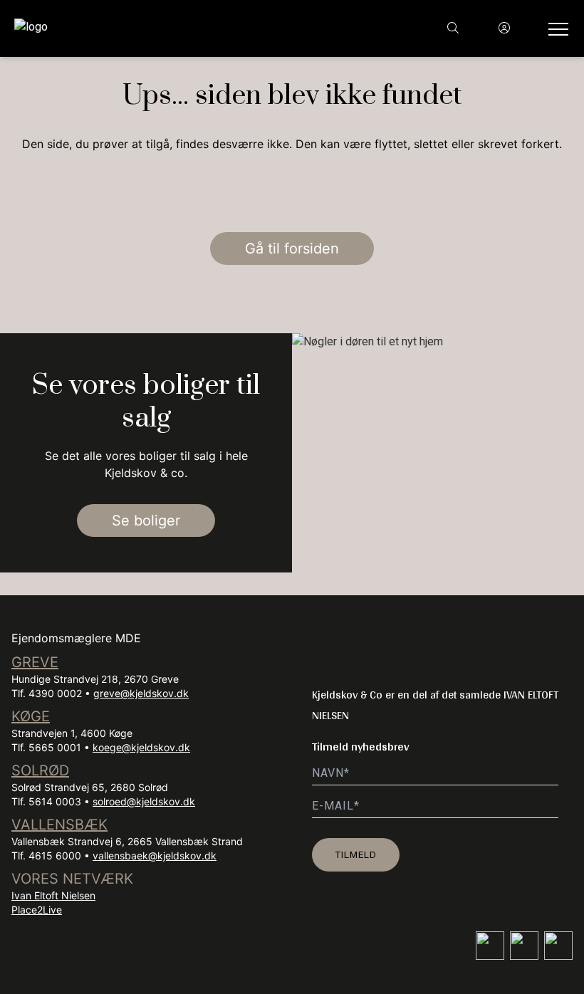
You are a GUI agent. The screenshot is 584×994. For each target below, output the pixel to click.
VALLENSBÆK (59, 824)
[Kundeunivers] (504, 28)
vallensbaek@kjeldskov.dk (155, 855)
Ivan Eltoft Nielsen (53, 895)
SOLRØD (40, 770)
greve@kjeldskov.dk (141, 693)
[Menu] (555, 28)
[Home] (153, 28)
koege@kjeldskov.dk (141, 747)
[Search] (453, 28)
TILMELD (356, 854)
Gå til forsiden (292, 248)
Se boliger (146, 520)
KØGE (30, 716)
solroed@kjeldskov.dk (144, 801)
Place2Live (36, 910)
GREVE (34, 662)
